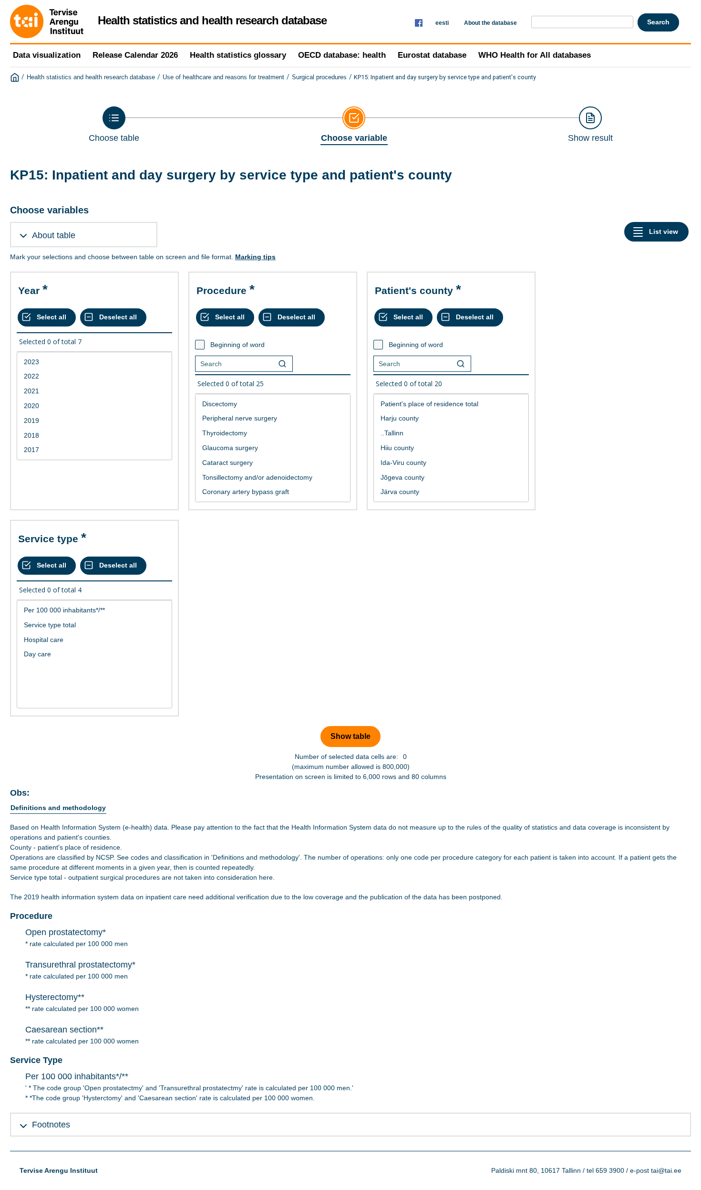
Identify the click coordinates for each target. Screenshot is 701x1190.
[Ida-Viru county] (451, 462)
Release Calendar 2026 (135, 55)
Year (29, 290)
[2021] (94, 391)
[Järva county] (451, 491)
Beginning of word (237, 344)
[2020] (94, 406)
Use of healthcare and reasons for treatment (223, 77)
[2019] (94, 420)
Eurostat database (432, 55)
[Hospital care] (94, 639)
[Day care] (94, 654)
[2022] (94, 376)
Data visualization (47, 55)
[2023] (94, 362)
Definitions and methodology (58, 807)
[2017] (94, 449)
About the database (490, 23)
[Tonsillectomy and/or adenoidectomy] (273, 477)
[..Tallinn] (451, 433)
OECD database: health (342, 55)
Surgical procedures (319, 77)
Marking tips (255, 257)
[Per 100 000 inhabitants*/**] (94, 610)
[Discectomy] (273, 404)
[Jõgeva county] (451, 477)
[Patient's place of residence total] (451, 404)
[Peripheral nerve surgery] (273, 418)
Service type (48, 538)
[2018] (94, 435)
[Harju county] (451, 418)
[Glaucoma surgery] (273, 448)
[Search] (282, 364)
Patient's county (414, 290)
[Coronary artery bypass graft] (273, 491)
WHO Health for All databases (534, 55)
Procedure (221, 290)
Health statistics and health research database (91, 77)
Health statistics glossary (238, 55)
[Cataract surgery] (273, 462)
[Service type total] (94, 625)
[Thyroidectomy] (273, 433)
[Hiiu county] (451, 448)
